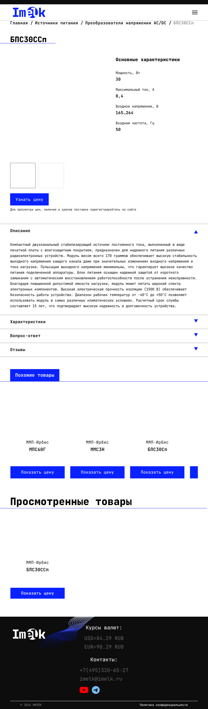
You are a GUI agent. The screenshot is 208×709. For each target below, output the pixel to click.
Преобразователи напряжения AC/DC (125, 23)
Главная (20, 23)
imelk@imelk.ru (101, 679)
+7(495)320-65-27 (104, 670)
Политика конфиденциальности (164, 705)
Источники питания (56, 23)
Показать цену (37, 472)
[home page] (29, 12)
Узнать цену (29, 199)
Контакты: (104, 659)
